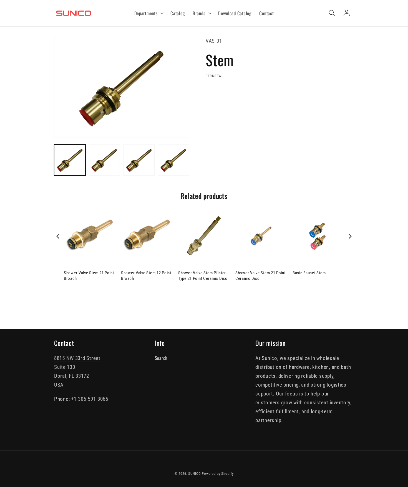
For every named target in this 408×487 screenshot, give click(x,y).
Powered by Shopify (217, 473)
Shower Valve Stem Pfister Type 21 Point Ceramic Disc (202, 275)
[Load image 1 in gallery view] (69, 160)
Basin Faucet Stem (309, 272)
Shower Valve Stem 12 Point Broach (146, 275)
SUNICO (194, 473)
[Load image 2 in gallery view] (104, 160)
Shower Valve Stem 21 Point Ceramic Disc (260, 275)
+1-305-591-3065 (89, 399)
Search (161, 357)
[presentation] (58, 236)
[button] (148, 13)
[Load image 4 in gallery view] (173, 160)
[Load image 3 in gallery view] (139, 160)
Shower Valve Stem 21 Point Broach (89, 275)
